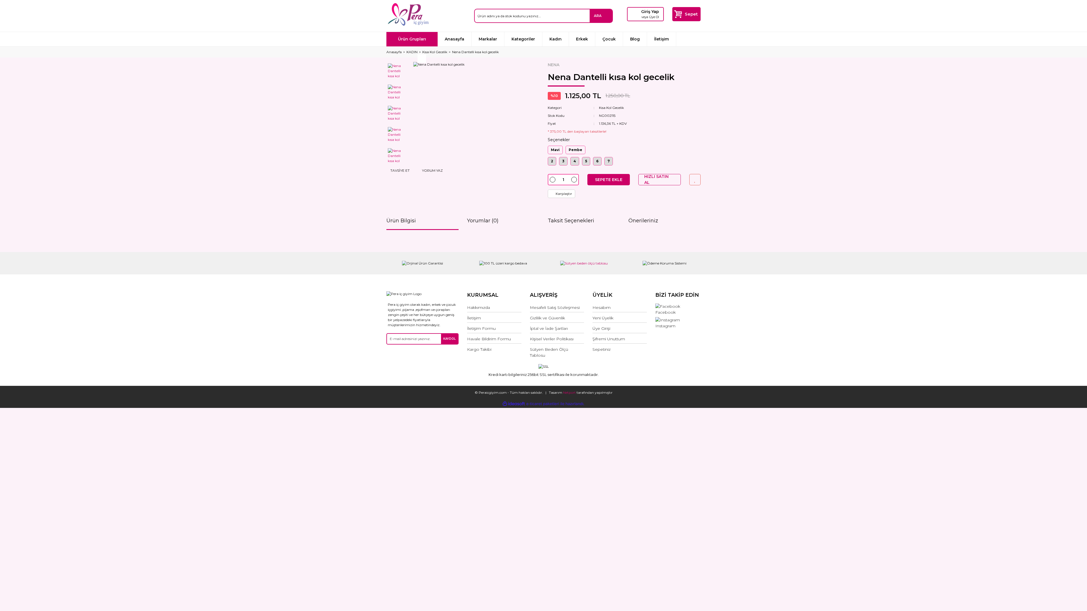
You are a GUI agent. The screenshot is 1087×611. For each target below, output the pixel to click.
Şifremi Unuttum (608, 338)
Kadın (555, 39)
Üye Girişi (601, 328)
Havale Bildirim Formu (489, 338)
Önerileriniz (643, 221)
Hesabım (601, 307)
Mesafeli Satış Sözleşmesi (555, 307)
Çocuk (609, 39)
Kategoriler (523, 39)
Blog (635, 39)
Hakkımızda (478, 307)
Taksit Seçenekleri (571, 221)
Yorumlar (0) (482, 221)
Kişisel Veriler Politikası (552, 338)
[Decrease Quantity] (552, 180)
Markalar (488, 39)
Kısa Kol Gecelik (611, 108)
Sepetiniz (601, 349)
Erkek (582, 39)
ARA (598, 16)
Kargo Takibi (479, 349)
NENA (553, 64)
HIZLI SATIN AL (656, 179)
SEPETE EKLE (608, 179)
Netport (569, 392)
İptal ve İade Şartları (549, 328)
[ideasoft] (513, 403)
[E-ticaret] (542, 403)
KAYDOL (449, 339)
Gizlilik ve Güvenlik (547, 317)
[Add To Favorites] (695, 179)
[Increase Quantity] (574, 180)
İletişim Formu (481, 328)
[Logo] (408, 14)
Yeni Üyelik (602, 317)
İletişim (661, 39)
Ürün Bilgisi (401, 221)
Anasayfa (454, 39)
